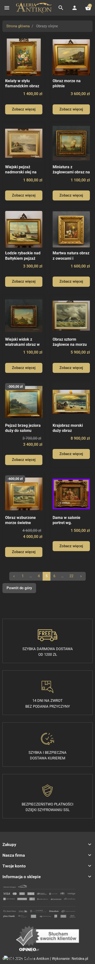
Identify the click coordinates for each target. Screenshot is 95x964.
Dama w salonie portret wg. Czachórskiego (66, 522)
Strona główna (18, 26)
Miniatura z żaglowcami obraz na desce (71, 172)
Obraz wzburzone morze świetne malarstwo (20, 522)
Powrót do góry (19, 588)
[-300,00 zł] (23, 401)
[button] (61, 7)
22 (71, 576)
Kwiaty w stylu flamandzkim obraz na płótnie (22, 86)
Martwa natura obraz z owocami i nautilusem (71, 258)
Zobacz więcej (24, 109)
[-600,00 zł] (23, 493)
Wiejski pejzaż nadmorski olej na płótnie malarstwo (21, 172)
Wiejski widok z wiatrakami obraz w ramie (22, 344)
